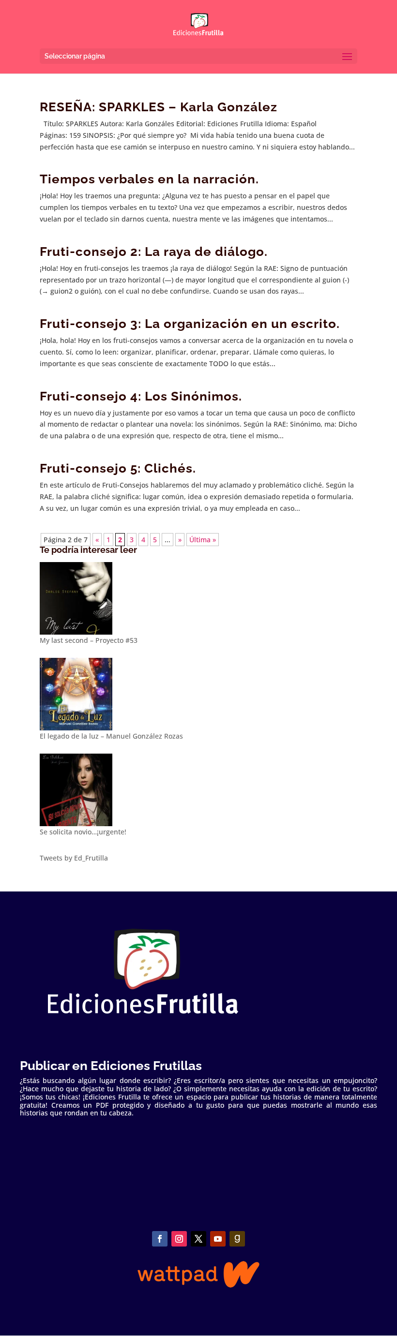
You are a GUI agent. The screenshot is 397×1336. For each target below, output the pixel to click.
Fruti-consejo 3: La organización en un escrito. (190, 323)
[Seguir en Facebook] (160, 1239)
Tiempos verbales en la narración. (149, 179)
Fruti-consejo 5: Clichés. (118, 468)
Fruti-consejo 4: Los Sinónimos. (141, 396)
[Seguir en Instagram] (179, 1239)
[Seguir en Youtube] (218, 1239)
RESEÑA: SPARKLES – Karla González (158, 107)
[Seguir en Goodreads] (237, 1239)
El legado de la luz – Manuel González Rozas (111, 736)
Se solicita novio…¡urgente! (83, 831)
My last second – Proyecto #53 (88, 640)
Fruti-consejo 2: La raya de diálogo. (154, 251)
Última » (202, 539)
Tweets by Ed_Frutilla (74, 857)
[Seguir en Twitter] (198, 1239)
